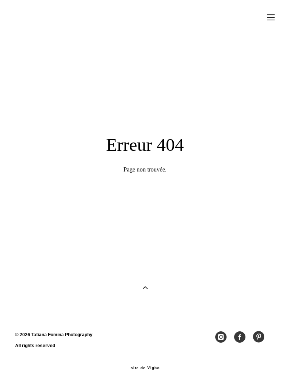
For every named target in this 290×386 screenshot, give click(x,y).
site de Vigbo (145, 368)
